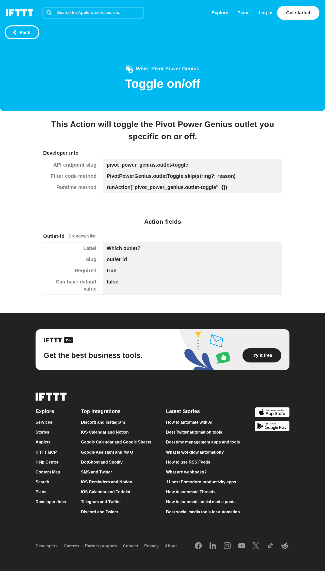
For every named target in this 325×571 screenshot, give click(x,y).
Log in (265, 12)
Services (44, 422)
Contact (130, 546)
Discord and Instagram (103, 422)
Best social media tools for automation (203, 512)
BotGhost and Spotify (102, 462)
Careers (71, 546)
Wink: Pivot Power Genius (167, 68)
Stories (42, 432)
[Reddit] (284, 546)
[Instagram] (227, 546)
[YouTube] (241, 546)
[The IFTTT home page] (19, 13)
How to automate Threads (191, 492)
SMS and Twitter (96, 472)
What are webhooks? (186, 472)
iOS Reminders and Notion (106, 482)
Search (42, 482)
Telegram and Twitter (101, 502)
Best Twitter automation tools (194, 432)
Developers (47, 546)
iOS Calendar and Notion (105, 432)
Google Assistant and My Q (107, 452)
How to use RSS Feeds (188, 462)
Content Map (48, 472)
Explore (220, 12)
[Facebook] (198, 546)
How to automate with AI (189, 422)
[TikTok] (270, 546)
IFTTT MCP (46, 452)
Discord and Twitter (99, 512)
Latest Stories (183, 411)
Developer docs (51, 502)
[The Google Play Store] (272, 427)
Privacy (151, 546)
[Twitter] (256, 546)
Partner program (101, 546)
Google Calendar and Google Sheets (116, 442)
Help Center (47, 462)
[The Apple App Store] (272, 413)
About (171, 546)
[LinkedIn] (212, 546)
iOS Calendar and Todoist (105, 492)
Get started (298, 12)
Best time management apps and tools (203, 442)
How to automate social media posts (201, 502)
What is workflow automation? (195, 452)
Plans (243, 12)
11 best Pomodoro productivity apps (201, 482)
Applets (43, 442)
